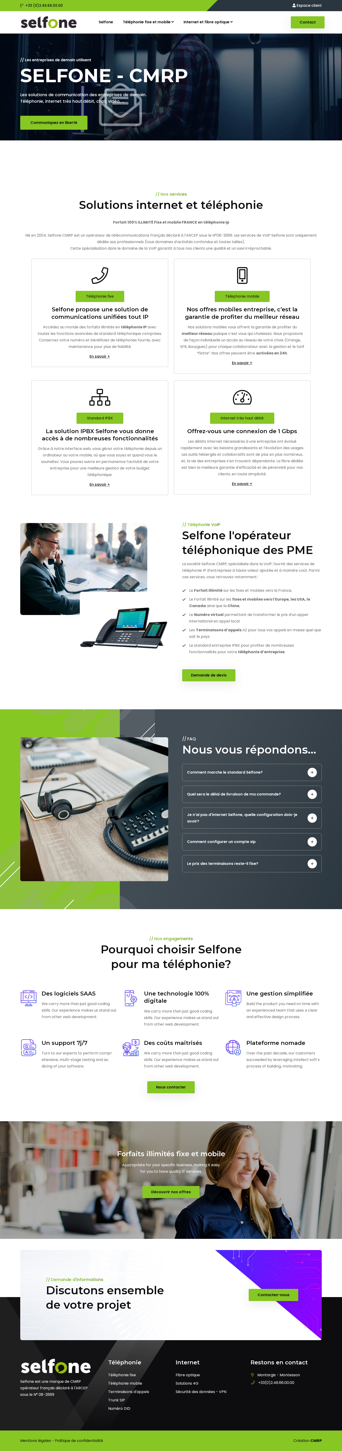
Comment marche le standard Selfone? (225, 772)
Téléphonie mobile (242, 296)
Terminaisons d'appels (128, 1391)
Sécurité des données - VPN (201, 1391)
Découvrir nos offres (171, 1192)
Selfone (106, 22)
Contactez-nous (273, 1295)
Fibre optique (188, 1375)
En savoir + (100, 356)
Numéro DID (119, 1408)
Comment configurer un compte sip (221, 841)
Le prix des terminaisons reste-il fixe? (222, 863)
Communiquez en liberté (53, 122)
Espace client (309, 5)
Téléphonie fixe (100, 296)
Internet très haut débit (242, 418)
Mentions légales (35, 1440)
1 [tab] (171, 150)
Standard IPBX (100, 418)
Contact (308, 22)
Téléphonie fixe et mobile (147, 22)
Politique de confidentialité (79, 1440)
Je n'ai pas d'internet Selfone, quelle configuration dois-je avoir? (242, 818)
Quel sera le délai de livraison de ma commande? (234, 794)
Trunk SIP (116, 1400)
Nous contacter (171, 1087)
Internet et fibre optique (207, 22)
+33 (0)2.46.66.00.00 (44, 5)
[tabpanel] (171, 99)
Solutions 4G (187, 1383)
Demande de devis (209, 675)
